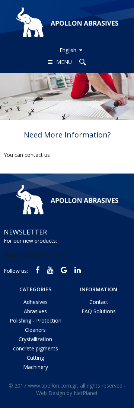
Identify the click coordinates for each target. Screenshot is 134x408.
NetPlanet (86, 392)
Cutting (35, 357)
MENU (64, 61)
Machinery (35, 366)
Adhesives (35, 301)
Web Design (50, 392)
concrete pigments (35, 348)
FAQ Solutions (99, 311)
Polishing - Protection (35, 320)
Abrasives (35, 311)
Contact (98, 301)
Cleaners (35, 329)
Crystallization (35, 339)
